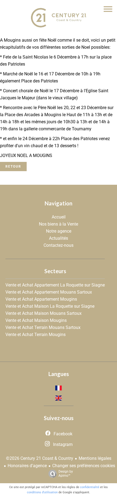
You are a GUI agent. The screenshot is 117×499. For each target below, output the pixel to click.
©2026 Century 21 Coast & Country (39, 458)
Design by (66, 474)
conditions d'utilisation (42, 492)
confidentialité (89, 487)
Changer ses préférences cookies (83, 465)
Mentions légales (95, 458)
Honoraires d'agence (27, 465)
